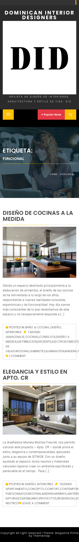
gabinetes (37, 351)
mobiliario (30, 498)
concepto (36, 489)
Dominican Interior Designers (40, 15)
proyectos (48, 498)
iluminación (55, 351)
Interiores (14, 332)
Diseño (56, 327)
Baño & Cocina (37, 327)
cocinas (32, 337)
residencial (66, 498)
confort (52, 489)
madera (71, 351)
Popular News (52, 114)
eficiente (44, 341)
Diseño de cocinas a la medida (38, 216)
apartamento (16, 489)
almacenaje (15, 337)
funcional (21, 351)
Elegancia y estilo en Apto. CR (35, 375)
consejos (47, 337)
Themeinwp (41, 536)
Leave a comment (36, 503)
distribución (27, 341)
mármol (61, 494)
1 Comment (17, 356)
